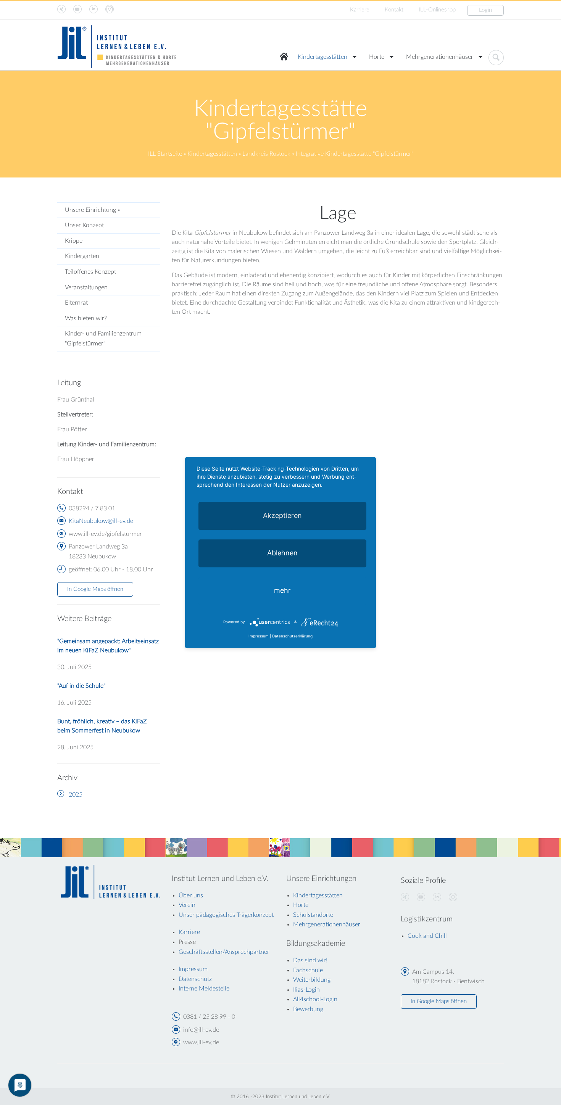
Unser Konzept (84, 225)
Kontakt (394, 10)
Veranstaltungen (86, 287)
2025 (75, 795)
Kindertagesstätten (322, 57)
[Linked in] (437, 897)
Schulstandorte (313, 915)
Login (485, 10)
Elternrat (76, 303)
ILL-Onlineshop (437, 10)
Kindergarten (82, 256)
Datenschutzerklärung (292, 636)
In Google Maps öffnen (95, 589)
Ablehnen (282, 553)
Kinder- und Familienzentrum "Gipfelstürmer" (103, 339)
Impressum (258, 636)
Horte (376, 57)
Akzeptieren (282, 515)
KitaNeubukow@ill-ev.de (101, 521)
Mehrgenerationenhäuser (439, 57)
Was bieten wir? (86, 318)
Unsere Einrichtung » (92, 210)
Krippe (73, 241)
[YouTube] (421, 897)
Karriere (359, 10)
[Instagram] (453, 897)
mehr (282, 590)
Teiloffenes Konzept (90, 272)
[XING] (405, 897)
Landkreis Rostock (266, 154)
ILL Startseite (165, 154)
